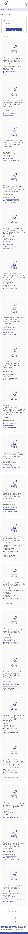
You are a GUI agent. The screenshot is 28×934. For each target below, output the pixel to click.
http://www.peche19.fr (8, 857)
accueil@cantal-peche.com (12, 684)
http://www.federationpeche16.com (11, 730)
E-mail (15, 911)
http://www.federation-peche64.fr (11, 200)
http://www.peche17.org (8, 773)
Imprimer (18, 911)
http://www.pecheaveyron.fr (9, 553)
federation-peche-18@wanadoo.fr (14, 816)
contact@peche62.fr (11, 113)
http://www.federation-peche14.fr (11, 643)
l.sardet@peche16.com (11, 728)
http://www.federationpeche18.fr (10, 817)
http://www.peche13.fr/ (8, 600)
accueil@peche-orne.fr (11, 71)
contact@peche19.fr (11, 856)
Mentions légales (11, 932)
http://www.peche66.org (8, 290)
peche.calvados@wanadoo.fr (12, 642)
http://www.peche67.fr (8, 332)
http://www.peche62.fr (8, 115)
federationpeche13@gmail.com (13, 598)
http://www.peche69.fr (8, 425)
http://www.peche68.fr (8, 376)
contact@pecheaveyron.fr (12, 551)
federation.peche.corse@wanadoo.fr (14, 899)
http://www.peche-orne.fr (9, 72)
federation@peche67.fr (11, 330)
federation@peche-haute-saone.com (14, 465)
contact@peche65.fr (11, 243)
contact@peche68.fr (11, 374)
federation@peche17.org (12, 772)
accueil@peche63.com (11, 156)
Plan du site (4, 932)
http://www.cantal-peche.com (10, 686)
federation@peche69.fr (11, 423)
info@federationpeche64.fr (12, 199)
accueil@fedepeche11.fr (11, 507)
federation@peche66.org (12, 288)
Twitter (12, 911)
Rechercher (8, 21)
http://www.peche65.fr (8, 244)
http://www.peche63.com (8, 158)
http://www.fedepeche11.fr (9, 509)
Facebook (9, 911)
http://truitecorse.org (8, 901)
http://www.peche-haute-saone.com (11, 467)
